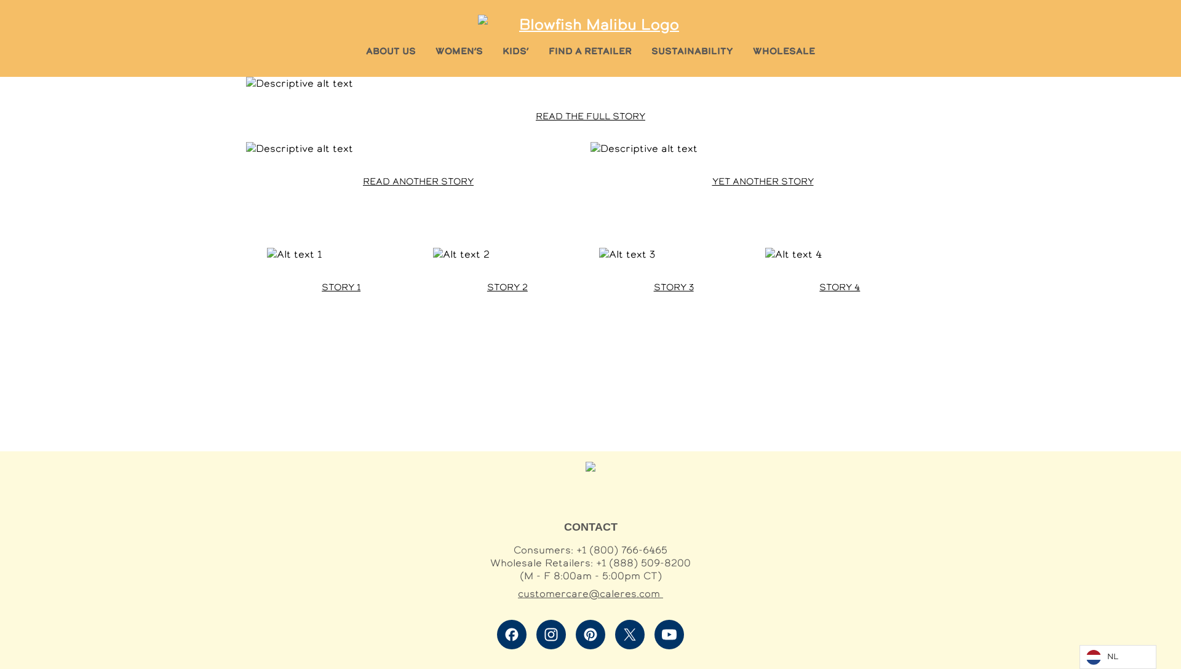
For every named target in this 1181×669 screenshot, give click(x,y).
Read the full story (590, 116)
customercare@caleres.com (590, 593)
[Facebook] (512, 634)
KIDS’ (516, 51)
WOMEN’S (459, 51)
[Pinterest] (590, 634)
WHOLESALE (784, 51)
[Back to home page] (594, 24)
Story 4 (839, 287)
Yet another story (763, 181)
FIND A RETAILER (590, 51)
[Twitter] (630, 634)
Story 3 (674, 287)
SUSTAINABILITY (692, 51)
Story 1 (341, 287)
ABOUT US (391, 51)
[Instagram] (551, 634)
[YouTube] (669, 634)
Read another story (418, 181)
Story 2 (507, 287)
